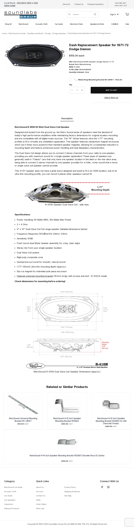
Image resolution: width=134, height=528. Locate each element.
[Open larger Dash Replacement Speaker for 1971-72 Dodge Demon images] (35, 56)
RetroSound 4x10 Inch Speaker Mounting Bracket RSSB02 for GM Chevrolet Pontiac (111, 421)
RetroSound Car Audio (17, 33)
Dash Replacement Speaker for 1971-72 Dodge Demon (89, 33)
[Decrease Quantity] (71, 90)
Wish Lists (40, 508)
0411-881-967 (120, 3)
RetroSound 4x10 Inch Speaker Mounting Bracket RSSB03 (67, 419)
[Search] (95, 14)
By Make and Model (35, 33)
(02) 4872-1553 (24, 3)
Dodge (48, 33)
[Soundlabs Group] (20, 14)
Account (39, 491)
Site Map (67, 496)
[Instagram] (108, 487)
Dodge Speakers (59, 33)
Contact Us (78, 4)
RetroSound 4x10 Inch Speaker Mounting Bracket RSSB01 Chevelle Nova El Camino (67, 455)
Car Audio (8, 496)
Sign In (113, 14)
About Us (66, 4)
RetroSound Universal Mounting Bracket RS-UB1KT (23, 419)
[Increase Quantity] (82, 90)
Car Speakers (9, 500)
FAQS (38, 500)
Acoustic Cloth (10, 491)
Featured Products (11, 508)
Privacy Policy (70, 487)
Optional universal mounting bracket (35, 276)
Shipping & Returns (72, 491)
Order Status (41, 504)
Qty (70, 85)
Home (4, 33)
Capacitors (8, 504)
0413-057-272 (121, 5)
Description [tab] (67, 118)
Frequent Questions (96, 4)
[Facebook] (102, 487)
